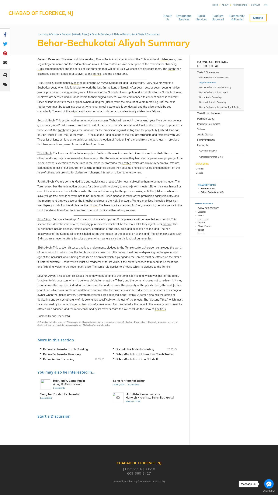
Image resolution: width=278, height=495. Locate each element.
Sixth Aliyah (44, 247)
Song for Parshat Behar (129, 380)
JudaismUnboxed (218, 17)
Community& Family (237, 17)
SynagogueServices (183, 17)
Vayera (201, 222)
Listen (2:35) (46, 398)
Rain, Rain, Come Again (69, 380)
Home (215, 5)
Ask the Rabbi (240, 5)
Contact (255, 5)
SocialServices (201, 17)
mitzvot (167, 224)
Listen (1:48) (118, 384)
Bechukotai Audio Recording (135, 349)
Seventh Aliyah (46, 275)
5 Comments (134, 384)
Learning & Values (48, 34)
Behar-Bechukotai (124, 34)
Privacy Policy (158, 481)
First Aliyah (44, 83)
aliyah (158, 233)
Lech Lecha (203, 219)
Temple (129, 247)
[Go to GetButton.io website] (269, 491)
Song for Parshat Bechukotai (59, 394)
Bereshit (202, 212)
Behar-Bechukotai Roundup (62, 354)
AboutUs (167, 17)
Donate (258, 17)
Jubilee (133, 83)
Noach (201, 215)
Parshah (205, 62)
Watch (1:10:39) (133, 401)
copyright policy (103, 325)
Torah (61, 130)
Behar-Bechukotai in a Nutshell (137, 359)
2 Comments (59, 388)
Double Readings (101, 34)
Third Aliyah (44, 153)
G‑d (54, 83)
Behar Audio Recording (58, 359)
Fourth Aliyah (45, 181)
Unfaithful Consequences (143, 394)
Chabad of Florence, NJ (41, 13)
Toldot (201, 229)
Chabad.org (131, 481)
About (225, 5)
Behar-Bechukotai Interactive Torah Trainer (145, 354)
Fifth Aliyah (44, 219)
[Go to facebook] (269, 484)
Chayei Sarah (204, 226)
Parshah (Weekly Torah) (75, 34)
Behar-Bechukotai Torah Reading (65, 349)
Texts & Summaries (149, 34)
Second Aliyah (46, 120)
